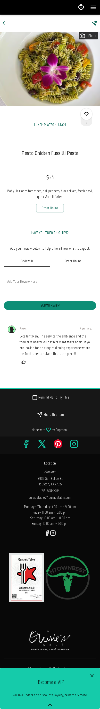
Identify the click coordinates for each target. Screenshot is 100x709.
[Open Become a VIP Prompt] (50, 705)
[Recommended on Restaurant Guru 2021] (26, 577)
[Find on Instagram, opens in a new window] (74, 445)
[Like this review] (24, 362)
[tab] (27, 261)
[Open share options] (94, 23)
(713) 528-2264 (50, 490)
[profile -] (81, 7)
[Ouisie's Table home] (26, 7)
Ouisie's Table (50, 640)
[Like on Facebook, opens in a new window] (26, 445)
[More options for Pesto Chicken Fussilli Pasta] (86, 114)
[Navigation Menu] (93, 7)
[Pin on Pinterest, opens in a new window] (58, 445)
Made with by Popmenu (36, 429)
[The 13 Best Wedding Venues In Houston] (67, 577)
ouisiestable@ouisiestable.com (50, 497)
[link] (50, 208)
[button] (6, 23)
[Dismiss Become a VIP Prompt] (92, 676)
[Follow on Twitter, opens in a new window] (42, 445)
